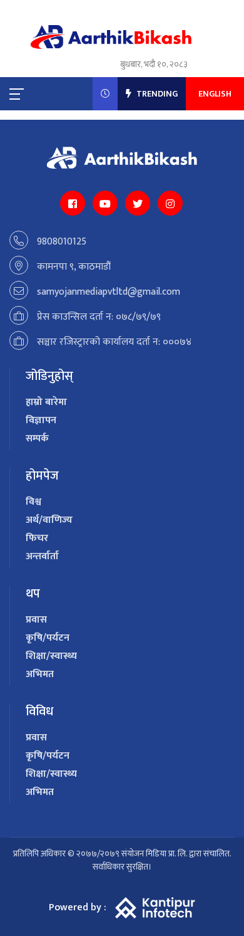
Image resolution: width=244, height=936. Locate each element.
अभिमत (40, 674)
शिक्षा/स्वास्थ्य (51, 656)
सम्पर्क (37, 438)
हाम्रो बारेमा (46, 402)
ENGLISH (214, 94)
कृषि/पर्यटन (47, 637)
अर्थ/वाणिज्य (49, 520)
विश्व (33, 501)
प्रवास (36, 619)
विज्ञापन (41, 420)
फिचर (37, 538)
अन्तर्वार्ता (42, 556)
